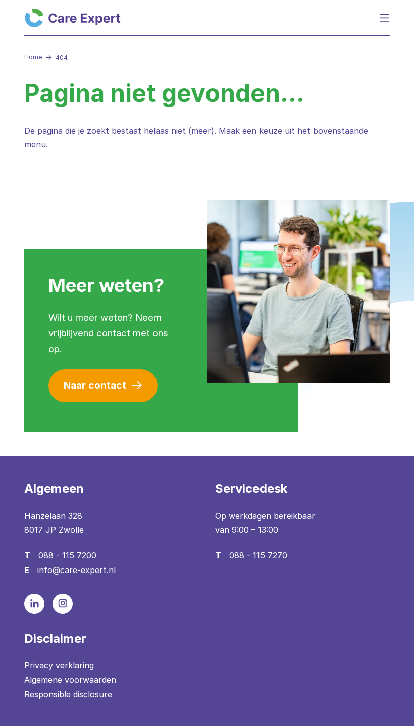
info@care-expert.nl (76, 570)
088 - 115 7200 (67, 555)
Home (33, 57)
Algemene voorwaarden (70, 680)
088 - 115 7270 (258, 555)
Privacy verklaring (59, 665)
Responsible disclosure (68, 694)
